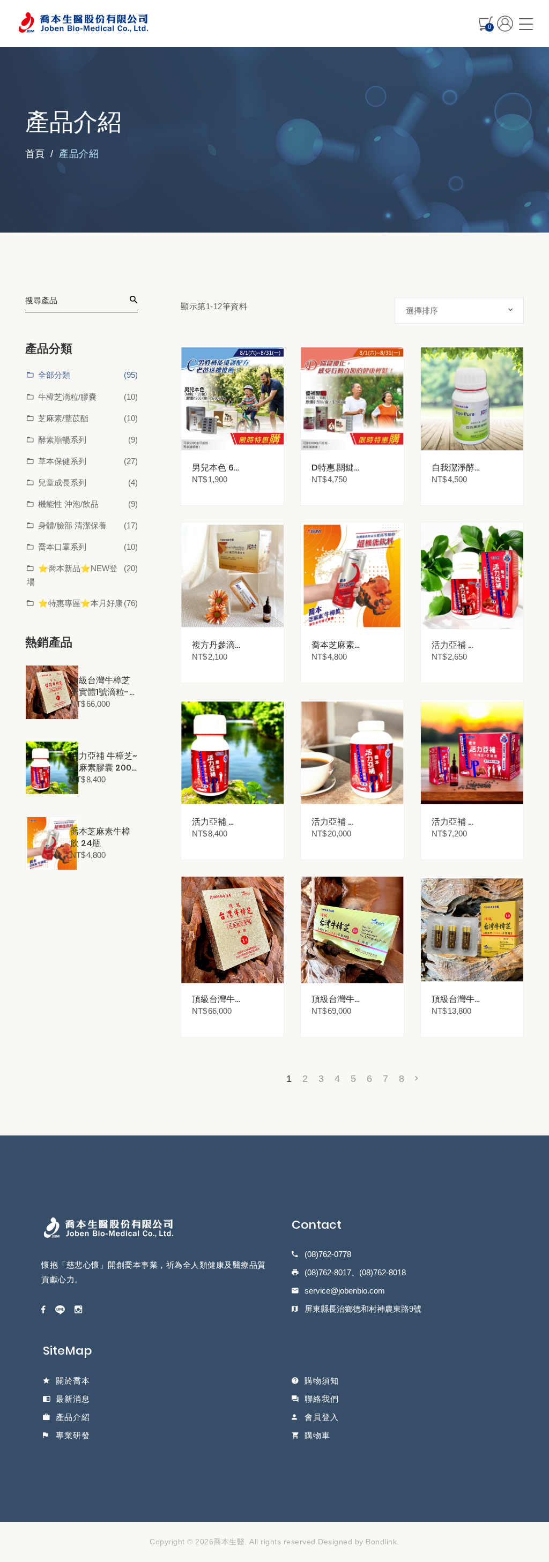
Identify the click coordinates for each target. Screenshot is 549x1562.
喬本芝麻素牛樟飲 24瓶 (100, 837)
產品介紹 (73, 1417)
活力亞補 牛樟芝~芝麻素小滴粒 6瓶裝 (455, 822)
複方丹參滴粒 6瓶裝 (213, 645)
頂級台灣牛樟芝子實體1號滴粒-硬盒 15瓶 (104, 687)
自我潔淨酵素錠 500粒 (454, 467)
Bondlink (381, 1541)
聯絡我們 (322, 1398)
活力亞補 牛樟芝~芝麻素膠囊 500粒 (335, 822)
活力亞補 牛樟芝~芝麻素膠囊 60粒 (455, 645)
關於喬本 (73, 1380)
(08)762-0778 (328, 1254)
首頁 (34, 153)
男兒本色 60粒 (215, 467)
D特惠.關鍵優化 (332, 467)
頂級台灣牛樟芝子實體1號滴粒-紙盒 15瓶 (335, 999)
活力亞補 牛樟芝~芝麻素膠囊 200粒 (103, 762)
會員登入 (322, 1417)
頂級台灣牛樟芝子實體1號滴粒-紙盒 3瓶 (455, 999)
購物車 (317, 1435)
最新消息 (73, 1398)
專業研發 (73, 1435)
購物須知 (322, 1380)
